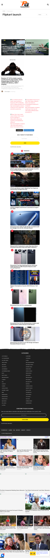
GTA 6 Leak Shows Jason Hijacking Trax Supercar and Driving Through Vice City (24, 188)
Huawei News (5, 396)
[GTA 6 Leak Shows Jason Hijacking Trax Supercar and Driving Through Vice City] (25, 179)
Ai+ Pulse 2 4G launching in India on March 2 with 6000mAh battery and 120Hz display (12, 49)
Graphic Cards (5, 390)
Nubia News (28, 368)
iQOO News (4, 400)
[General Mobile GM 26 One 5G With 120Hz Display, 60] (32, 106)
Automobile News (6, 371)
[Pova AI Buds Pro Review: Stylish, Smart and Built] (17, 106)
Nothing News (29, 366)
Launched (28, 356)
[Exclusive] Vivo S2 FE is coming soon (21, 305)
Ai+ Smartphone (5, 358)
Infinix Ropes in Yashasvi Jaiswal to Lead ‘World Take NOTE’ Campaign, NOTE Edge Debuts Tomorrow (36, 49)
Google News (5, 388)
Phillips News (29, 377)
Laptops (3, 405)
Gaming (10, 430)
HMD (3, 392)
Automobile (4, 368)
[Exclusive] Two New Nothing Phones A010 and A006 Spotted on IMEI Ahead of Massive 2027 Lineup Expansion (23, 267)
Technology (29, 392)
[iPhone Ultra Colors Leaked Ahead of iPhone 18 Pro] (17, 121)
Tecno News (28, 394)
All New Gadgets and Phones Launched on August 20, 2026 (24, 208)
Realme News (4, 76)
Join (25, 143)
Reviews (28, 383)
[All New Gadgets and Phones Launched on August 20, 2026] (25, 199)
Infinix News (4, 398)
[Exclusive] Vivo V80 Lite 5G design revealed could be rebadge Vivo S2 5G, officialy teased (24, 227)
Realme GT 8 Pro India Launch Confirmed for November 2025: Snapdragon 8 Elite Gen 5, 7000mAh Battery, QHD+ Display (12, 81)
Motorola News (29, 364)
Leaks (27, 360)
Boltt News (4, 375)
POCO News (28, 379)
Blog (3, 373)
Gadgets (4, 383)
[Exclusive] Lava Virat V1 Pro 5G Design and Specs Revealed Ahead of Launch (24, 343)
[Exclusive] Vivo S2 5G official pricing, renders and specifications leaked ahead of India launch (24, 324)
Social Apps (28, 390)
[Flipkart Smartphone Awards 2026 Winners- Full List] (25, 277)
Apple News (4, 362)
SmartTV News (29, 388)
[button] (2, 4)
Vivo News (28, 396)
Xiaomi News (28, 403)
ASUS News (4, 366)
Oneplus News (29, 371)
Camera (3, 379)
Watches (28, 398)
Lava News (28, 358)
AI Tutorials (4, 356)
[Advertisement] (25, 28)
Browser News (5, 377)
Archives (4, 364)
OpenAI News (28, 373)
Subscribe (25, 419)
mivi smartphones (30, 362)
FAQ (2, 381)
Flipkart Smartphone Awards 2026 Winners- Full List (24, 286)
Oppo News (28, 375)
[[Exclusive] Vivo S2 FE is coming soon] (25, 296)
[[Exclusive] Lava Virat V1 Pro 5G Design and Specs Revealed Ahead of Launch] (25, 334)
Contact (28, 430)
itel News (4, 403)
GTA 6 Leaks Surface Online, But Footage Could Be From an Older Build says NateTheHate (24, 169)
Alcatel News (5, 360)
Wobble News (29, 400)
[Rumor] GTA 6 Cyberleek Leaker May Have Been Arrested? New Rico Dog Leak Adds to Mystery (24, 246)
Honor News (4, 394)
